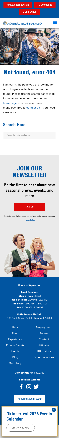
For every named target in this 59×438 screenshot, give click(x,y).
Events (15, 351)
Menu (55, 22)
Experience (15, 339)
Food (15, 333)
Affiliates (44, 345)
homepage (10, 103)
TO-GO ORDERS (45, 5)
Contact (44, 339)
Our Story (15, 363)
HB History (44, 351)
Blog (15, 357)
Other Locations (44, 357)
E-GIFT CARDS (29, 12)
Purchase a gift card (29, 399)
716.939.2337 (36, 373)
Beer (15, 327)
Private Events (15, 345)
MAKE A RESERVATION (18, 5)
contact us (33, 108)
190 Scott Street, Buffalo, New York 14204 (29, 318)
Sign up (29, 207)
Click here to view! (20, 427)
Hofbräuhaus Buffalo (22, 23)
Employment (44, 327)
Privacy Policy (29, 220)
